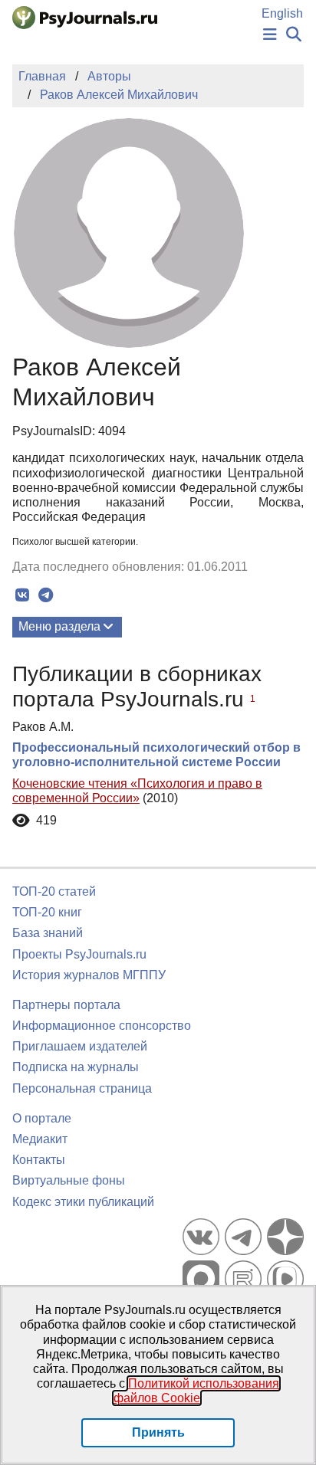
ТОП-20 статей (54, 891)
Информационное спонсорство (101, 1025)
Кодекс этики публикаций (83, 1201)
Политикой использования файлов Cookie (197, 1390)
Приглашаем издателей (79, 1046)
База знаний (47, 932)
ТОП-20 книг (47, 912)
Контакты (38, 1159)
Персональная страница (82, 1088)
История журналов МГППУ (89, 975)
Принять (158, 1432)
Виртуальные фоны (68, 1180)
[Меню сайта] (270, 35)
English (282, 13)
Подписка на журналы (75, 1066)
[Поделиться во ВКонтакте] (21, 595)
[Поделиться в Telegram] (45, 595)
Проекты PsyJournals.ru (79, 954)
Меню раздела (59, 626)
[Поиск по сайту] (294, 35)
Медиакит (39, 1138)
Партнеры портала (66, 1004)
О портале (41, 1118)
